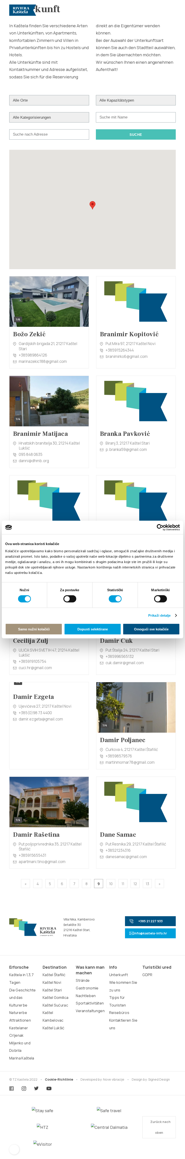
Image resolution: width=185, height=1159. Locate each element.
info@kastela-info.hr (150, 933)
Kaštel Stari (52, 990)
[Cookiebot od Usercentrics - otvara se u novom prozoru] (160, 527)
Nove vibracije (113, 1079)
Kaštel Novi (52, 982)
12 (135, 883)
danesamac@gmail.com (126, 856)
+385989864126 (33, 355)
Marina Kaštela (21, 1058)
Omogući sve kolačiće (151, 629)
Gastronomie (87, 988)
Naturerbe (18, 1012)
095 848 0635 (30, 454)
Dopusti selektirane (92, 629)
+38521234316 (118, 850)
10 (111, 883)
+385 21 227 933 (150, 921)
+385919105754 (32, 661)
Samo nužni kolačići (34, 629)
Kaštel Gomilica (56, 997)
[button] (92, 205)
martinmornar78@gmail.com (130, 762)
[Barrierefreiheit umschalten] (14, 1149)
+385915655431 (32, 855)
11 (123, 883)
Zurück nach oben (160, 1127)
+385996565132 (120, 656)
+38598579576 (119, 756)
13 (147, 883)
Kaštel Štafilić (54, 974)
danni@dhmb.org (34, 460)
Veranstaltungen (90, 1010)
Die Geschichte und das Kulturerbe (22, 998)
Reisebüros (119, 1012)
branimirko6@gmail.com (127, 356)
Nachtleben (86, 995)
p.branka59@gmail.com (126, 449)
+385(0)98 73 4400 (35, 712)
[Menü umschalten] (170, 10)
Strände (83, 980)
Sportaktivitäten (90, 1003)
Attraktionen (20, 1020)
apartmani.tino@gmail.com (42, 861)
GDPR (147, 974)
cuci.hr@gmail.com (35, 667)
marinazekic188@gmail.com (43, 361)
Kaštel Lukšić (54, 1027)
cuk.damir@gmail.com (125, 662)
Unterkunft (118, 974)
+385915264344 (120, 350)
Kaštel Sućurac (55, 1005)
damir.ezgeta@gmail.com (41, 719)
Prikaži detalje (159, 615)
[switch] (69, 598)
